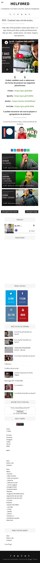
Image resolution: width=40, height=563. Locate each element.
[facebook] (14, 14)
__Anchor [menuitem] (9, 514)
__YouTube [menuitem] (9, 507)
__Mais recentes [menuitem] (11, 476)
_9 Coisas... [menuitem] (9, 500)
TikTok (8, 444)
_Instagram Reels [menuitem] (11, 487)
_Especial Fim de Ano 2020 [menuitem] (14, 496)
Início (7, 461)
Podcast (11, 23)
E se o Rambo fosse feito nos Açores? (24, 393)
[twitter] (17, 14)
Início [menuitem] (7, 469)
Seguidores (11, 300)
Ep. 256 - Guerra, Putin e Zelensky (11, 203)
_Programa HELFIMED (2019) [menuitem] (15, 494)
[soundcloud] (25, 14)
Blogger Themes (32, 559)
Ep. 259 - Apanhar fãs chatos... (10, 168)
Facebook (9, 437)
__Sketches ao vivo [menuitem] (12, 483)
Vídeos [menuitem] (8, 471)
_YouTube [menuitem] (9, 474)
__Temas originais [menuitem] (11, 485)
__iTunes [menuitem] (8, 509)
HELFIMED (20, 3)
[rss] (29, 14)
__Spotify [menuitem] (9, 511)
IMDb (8, 446)
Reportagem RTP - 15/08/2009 (14, 381)
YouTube (9, 435)
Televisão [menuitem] (9, 491)
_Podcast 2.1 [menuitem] (10, 516)
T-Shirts (8, 431)
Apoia (8, 450)
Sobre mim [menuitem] (9, 520)
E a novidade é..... (19, 385)
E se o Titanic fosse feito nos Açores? (24, 356)
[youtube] (21, 14)
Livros (8, 429)
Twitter (8, 442)
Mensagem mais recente (9, 212)
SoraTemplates (14, 559)
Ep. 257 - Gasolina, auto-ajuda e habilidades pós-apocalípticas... (18, 185)
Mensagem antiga (31, 212)
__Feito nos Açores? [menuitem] (12, 478)
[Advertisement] (20, 262)
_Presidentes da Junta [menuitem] (12, 518)
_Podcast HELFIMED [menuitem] (12, 505)
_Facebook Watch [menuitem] (11, 489)
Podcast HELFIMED (19, 23)
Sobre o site (10, 463)
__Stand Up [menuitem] (9, 480)
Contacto (9, 465)
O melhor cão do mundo (12, 368)
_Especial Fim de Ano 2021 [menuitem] (14, 498)
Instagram (9, 439)
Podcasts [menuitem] (9, 502)
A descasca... (8, 364)
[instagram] (10, 14)
